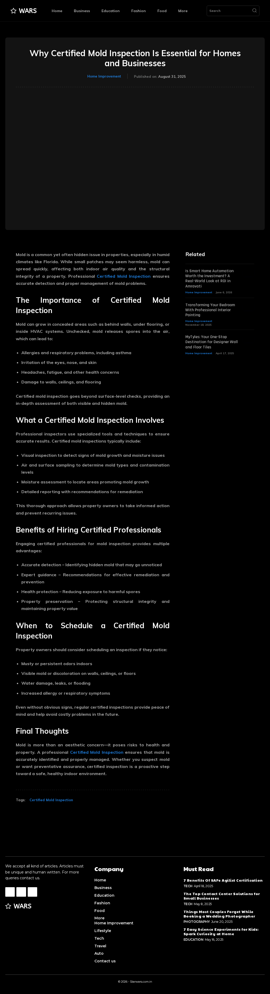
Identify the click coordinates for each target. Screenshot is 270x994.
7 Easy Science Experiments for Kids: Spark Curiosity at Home (221, 931)
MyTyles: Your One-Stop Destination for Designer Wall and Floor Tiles (211, 342)
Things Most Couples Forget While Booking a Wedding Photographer (219, 914)
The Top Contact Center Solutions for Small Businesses (222, 896)
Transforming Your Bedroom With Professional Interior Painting (210, 310)
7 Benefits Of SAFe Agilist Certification (223, 880)
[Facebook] (10, 892)
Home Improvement (104, 76)
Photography (197, 922)
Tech (188, 886)
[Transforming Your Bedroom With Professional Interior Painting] (248, 306)
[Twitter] (32, 892)
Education (194, 940)
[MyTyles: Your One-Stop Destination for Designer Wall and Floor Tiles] (248, 338)
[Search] (254, 11)
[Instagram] (21, 892)
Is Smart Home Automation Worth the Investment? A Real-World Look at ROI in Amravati (209, 278)
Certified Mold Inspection (124, 276)
